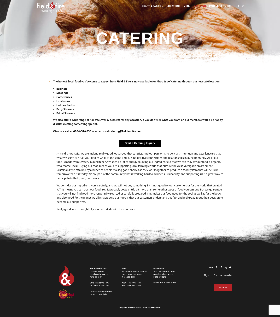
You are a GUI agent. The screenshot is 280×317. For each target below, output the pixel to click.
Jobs (210, 268)
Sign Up (223, 287)
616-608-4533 (82, 131)
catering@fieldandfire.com (126, 131)
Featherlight (156, 307)
